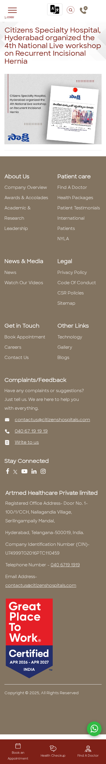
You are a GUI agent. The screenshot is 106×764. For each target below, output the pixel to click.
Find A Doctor (72, 187)
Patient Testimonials (78, 208)
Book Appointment (24, 337)
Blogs (63, 357)
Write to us (27, 442)
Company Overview (25, 187)
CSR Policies (70, 293)
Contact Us (16, 357)
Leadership (16, 228)
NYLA (63, 238)
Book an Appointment (18, 755)
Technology (69, 337)
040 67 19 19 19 (31, 431)
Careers (12, 347)
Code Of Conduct (76, 282)
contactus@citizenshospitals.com (52, 420)
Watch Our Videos (23, 282)
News (10, 272)
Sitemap (66, 303)
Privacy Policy (72, 272)
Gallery (64, 347)
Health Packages (75, 197)
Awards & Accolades (26, 197)
